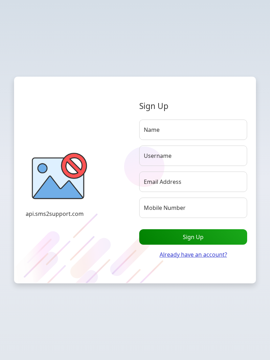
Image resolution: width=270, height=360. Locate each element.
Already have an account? (193, 254)
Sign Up (193, 237)
